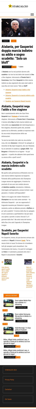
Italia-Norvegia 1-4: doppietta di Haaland (23, 329)
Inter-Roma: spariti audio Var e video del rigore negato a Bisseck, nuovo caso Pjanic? (6, 273)
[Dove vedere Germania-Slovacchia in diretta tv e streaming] (9, 317)
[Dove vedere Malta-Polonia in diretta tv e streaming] (9, 303)
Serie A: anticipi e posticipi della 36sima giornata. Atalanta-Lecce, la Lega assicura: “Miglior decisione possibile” (30, 277)
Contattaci (8, 389)
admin (21, 67)
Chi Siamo (8, 399)
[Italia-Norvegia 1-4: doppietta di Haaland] (9, 330)
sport (13, 41)
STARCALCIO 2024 (11, 370)
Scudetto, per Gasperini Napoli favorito (18, 101)
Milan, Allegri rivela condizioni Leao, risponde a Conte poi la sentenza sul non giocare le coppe (17, 341)
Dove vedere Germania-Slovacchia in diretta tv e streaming (23, 316)
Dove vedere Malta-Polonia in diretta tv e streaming (23, 302)
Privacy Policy (9, 380)
